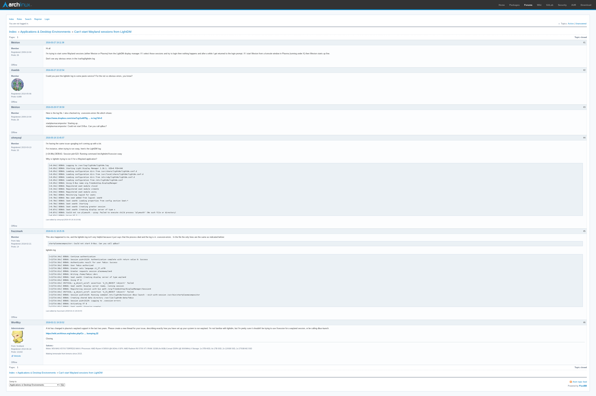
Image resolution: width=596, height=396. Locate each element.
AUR (573, 5)
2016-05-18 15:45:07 (55, 138)
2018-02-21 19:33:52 (55, 322)
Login (47, 19)
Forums (528, 5)
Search (28, 19)
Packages (514, 5)
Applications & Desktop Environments (45, 31)
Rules (19, 19)
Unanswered (580, 23)
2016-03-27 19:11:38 (55, 42)
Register (38, 19)
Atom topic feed (580, 382)
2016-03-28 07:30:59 (55, 107)
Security (562, 5)
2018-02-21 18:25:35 (55, 231)
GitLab (549, 5)
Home (502, 5)
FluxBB (583, 386)
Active (571, 23)
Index (11, 19)
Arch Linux (17, 5)
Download (586, 5)
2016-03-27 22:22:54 (55, 70)
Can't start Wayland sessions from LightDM (102, 31)
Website (17, 356)
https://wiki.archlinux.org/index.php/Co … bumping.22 (72, 333)
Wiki (539, 5)
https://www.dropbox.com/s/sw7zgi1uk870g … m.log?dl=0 (74, 118)
